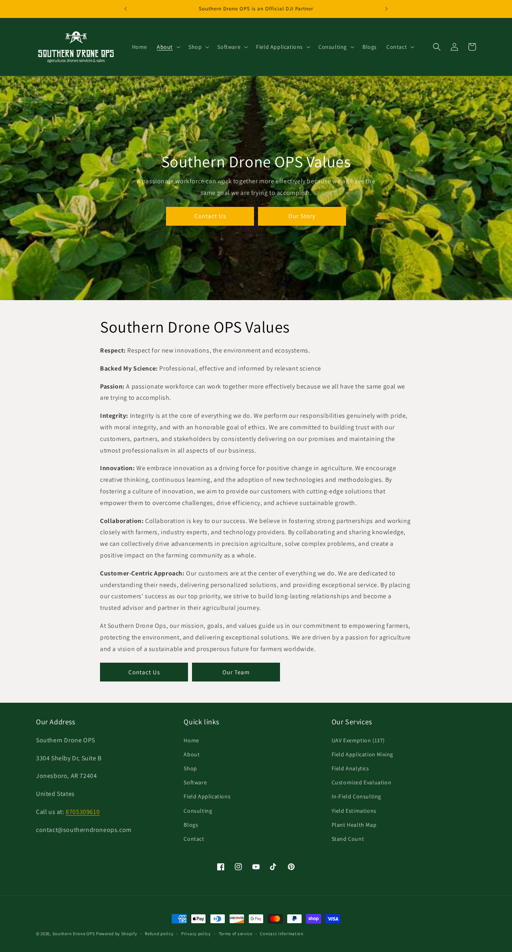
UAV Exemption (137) (358, 740)
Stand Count (348, 838)
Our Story (302, 216)
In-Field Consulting (356, 796)
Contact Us (210, 216)
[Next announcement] (386, 9)
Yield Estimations (354, 810)
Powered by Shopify (116, 933)
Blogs (191, 824)
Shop (190, 768)
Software (195, 782)
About (192, 754)
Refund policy (159, 933)
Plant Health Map (354, 824)
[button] (168, 46)
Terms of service (235, 933)
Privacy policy (196, 933)
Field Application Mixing (362, 754)
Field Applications (207, 796)
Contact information (281, 933)
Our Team (236, 672)
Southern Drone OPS (73, 933)
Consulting (198, 810)
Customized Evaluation (362, 782)
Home (191, 740)
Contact (194, 838)
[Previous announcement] (125, 9)
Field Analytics (350, 768)
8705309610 (83, 811)
